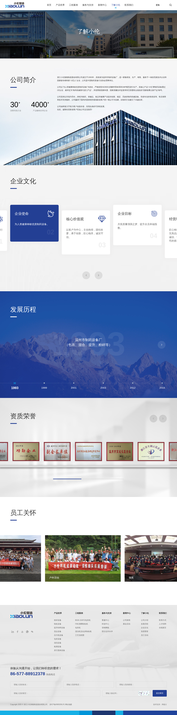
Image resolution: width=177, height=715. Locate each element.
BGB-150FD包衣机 (83, 620)
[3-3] (88, 451)
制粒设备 (57, 624)
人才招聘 (162, 624)
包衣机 (78, 628)
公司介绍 (144, 620)
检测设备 (57, 647)
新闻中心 (102, 5)
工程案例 (73, 5)
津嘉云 (164, 704)
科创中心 (105, 624)
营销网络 (105, 628)
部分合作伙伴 (107, 631)
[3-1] (151, 451)
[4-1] (57, 451)
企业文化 (144, 628)
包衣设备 (57, 639)
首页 (49, 5)
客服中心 (105, 620)
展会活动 (126, 624)
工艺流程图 (79, 635)
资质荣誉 (144, 631)
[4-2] (25, 451)
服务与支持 (87, 5)
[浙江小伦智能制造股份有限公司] (14, 5)
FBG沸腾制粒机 (81, 624)
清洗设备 (57, 643)
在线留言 (162, 628)
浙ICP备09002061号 (57, 704)
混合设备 (57, 631)
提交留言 (159, 693)
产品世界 (60, 5)
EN (158, 5)
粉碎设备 (57, 620)
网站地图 (68, 704)
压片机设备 (58, 635)
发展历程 (144, 624)
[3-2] (119, 451)
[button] (86, 275)
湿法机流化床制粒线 (83, 631)
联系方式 (162, 620)
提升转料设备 (59, 628)
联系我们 (129, 5)
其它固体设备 (59, 650)
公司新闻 (126, 620)
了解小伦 (115, 5)
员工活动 (144, 635)
